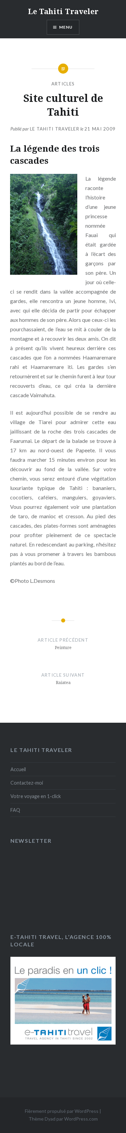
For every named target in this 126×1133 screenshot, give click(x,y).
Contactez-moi (26, 783)
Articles (63, 83)
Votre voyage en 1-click (35, 796)
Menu (66, 27)
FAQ (15, 810)
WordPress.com (81, 1119)
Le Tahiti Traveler (63, 11)
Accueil (18, 769)
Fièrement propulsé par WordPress (61, 1111)
